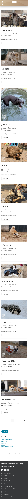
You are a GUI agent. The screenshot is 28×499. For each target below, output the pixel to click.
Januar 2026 (6, 322)
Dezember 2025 (8, 361)
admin (4, 33)
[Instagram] (2, 470)
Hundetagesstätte (7, 35)
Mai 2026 (5, 165)
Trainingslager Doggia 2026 (7, 439)
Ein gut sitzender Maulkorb (7, 446)
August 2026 (7, 30)
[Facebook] (7, 470)
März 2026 (6, 245)
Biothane (3, 445)
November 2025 (8, 399)
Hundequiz (3, 443)
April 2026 (6, 206)
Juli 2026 (5, 69)
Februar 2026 (7, 281)
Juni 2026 (5, 124)
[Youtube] (5, 470)
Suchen (3, 426)
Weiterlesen (6, 43)
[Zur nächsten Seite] (24, 420)
